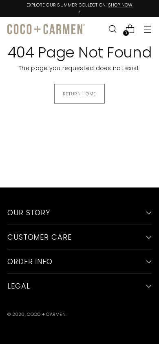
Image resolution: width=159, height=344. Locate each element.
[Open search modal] (112, 29)
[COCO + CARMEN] (46, 29)
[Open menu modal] (147, 29)
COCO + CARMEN (46, 314)
